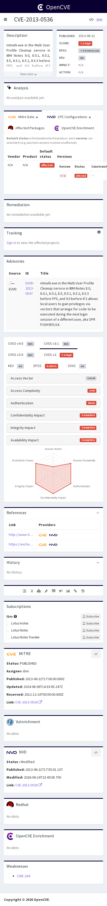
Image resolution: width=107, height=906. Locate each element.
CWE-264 (23, 876)
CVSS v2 (58, 354)
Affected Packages (30, 128)
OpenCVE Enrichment (77, 128)
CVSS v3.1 (56, 343)
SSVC (76, 365)
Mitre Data (26, 116)
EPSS (45, 365)
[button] (5, 19)
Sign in (11, 242)
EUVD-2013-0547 (29, 288)
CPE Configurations (72, 116)
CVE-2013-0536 (33, 19)
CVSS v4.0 (20, 343)
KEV (15, 365)
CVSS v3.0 (20, 354)
